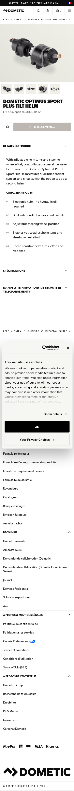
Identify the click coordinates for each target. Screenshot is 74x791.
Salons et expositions (16, 597)
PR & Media (22, 711)
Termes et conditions (16, 650)
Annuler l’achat (12, 523)
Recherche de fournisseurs (19, 694)
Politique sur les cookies (18, 632)
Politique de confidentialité (20, 624)
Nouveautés (23, 720)
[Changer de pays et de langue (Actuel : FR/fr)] (69, 3)
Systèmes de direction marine (47, 19)
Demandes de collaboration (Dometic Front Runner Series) (35, 569)
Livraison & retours (14, 514)
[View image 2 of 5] (19, 89)
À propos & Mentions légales (23, 614)
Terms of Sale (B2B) (15, 667)
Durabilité (9, 702)
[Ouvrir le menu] (69, 10)
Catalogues (22, 497)
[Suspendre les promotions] (5, 3)
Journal (7, 580)
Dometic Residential (28, 588)
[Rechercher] (38, 10)
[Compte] (47, 10)
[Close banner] (68, 348)
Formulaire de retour (16, 453)
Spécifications (14, 270)
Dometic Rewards (14, 541)
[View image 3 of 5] (31, 89)
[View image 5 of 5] (55, 89)
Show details (53, 414)
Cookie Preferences (15, 641)
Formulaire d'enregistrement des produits (29, 462)
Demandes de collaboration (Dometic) (27, 558)
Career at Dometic (27, 729)
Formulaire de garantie (17, 480)
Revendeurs (10, 488)
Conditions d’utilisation (18, 658)
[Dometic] (13, 10)
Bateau (18, 19)
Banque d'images (26, 506)
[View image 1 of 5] (7, 89)
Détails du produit (17, 146)
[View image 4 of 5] (43, 89)
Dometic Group (25, 685)
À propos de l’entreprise (19, 676)
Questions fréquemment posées (23, 471)
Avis (5, 606)
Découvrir (10, 532)
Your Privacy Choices (35, 439)
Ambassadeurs (12, 550)
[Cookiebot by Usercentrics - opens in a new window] (44, 348)
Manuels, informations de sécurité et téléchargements (32, 289)
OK (37, 426)
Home (6, 19)
